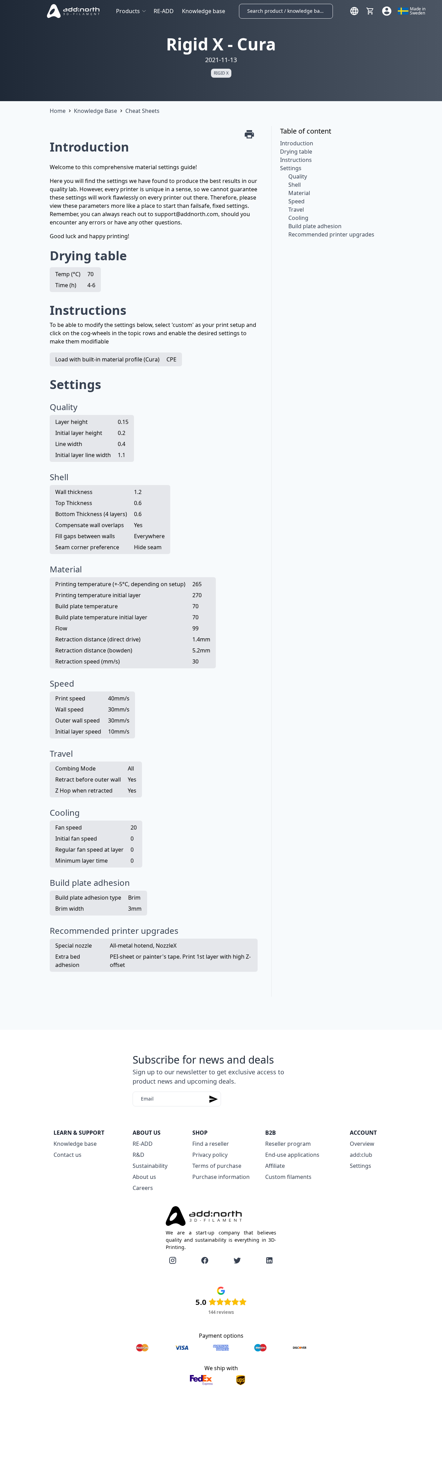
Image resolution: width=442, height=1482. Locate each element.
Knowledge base (203, 11)
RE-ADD (164, 11)
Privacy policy (210, 1155)
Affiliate (275, 1166)
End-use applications (292, 1155)
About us (144, 1177)
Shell (294, 184)
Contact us (67, 1155)
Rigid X (221, 73)
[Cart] (370, 11)
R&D (138, 1155)
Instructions (296, 160)
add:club (361, 1155)
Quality (297, 176)
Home (58, 111)
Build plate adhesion (315, 226)
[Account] (386, 11)
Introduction (296, 143)
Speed (296, 201)
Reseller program (288, 1143)
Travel (296, 209)
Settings (290, 168)
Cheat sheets (142, 111)
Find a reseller (210, 1143)
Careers (143, 1188)
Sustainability (150, 1166)
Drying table (296, 151)
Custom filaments (288, 1177)
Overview (362, 1143)
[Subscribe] (213, 1099)
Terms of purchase (216, 1166)
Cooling (298, 218)
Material (299, 193)
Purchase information (221, 1177)
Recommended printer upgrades (331, 234)
